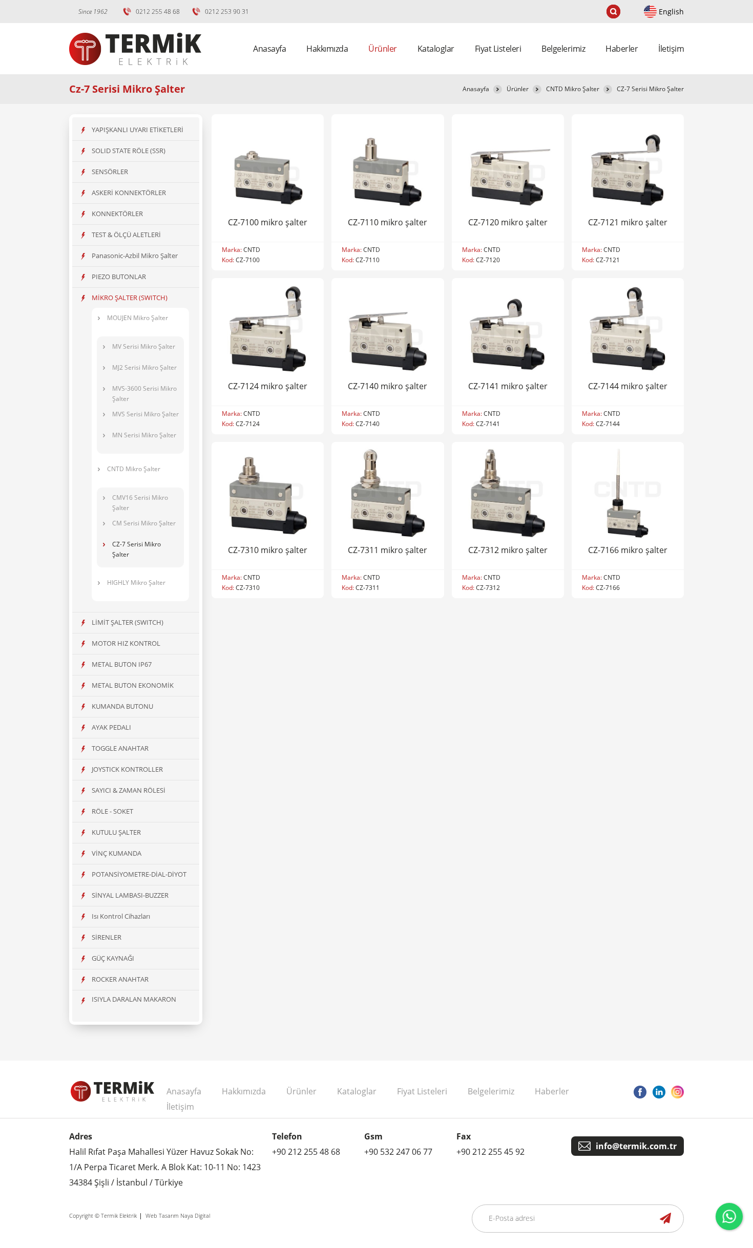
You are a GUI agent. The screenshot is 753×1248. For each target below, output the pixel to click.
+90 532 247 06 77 (398, 1151)
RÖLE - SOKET (112, 811)
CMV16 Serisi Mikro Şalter (140, 502)
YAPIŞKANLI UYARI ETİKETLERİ (137, 129)
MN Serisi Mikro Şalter (144, 435)
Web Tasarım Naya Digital (177, 1215)
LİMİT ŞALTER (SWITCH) (127, 622)
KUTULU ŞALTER (116, 832)
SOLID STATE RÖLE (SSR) (128, 150)
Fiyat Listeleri (498, 48)
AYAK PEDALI (111, 727)
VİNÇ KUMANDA (116, 853)
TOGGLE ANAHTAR (120, 748)
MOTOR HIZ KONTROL (126, 643)
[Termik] (135, 71)
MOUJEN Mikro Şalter (137, 317)
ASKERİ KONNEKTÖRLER (129, 192)
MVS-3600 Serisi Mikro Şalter (144, 393)
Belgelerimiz (563, 48)
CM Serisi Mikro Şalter (144, 523)
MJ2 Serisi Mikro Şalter (144, 367)
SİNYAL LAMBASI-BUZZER (130, 895)
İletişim (671, 48)
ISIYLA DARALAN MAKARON (134, 999)
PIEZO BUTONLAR (119, 276)
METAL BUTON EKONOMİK (133, 685)
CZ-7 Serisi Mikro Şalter (650, 88)
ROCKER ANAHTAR (120, 979)
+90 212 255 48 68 (306, 1151)
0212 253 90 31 (227, 11)
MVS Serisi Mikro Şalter (145, 414)
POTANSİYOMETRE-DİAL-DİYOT (139, 874)
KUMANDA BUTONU (122, 706)
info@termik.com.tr (636, 1146)
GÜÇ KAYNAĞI (113, 958)
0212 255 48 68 (158, 11)
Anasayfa (269, 48)
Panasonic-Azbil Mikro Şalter (135, 255)
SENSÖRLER (110, 171)
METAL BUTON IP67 (122, 664)
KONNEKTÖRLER (117, 213)
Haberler (621, 48)
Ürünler (518, 88)
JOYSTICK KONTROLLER (127, 769)
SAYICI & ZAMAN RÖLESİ (128, 790)
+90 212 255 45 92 (490, 1151)
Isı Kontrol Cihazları (121, 916)
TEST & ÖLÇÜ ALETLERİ (126, 234)
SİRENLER (106, 937)
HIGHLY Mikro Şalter (136, 582)
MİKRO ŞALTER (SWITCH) (130, 297)
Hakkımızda (327, 48)
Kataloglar (435, 48)
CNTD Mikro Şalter (572, 88)
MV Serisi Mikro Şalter (143, 346)
